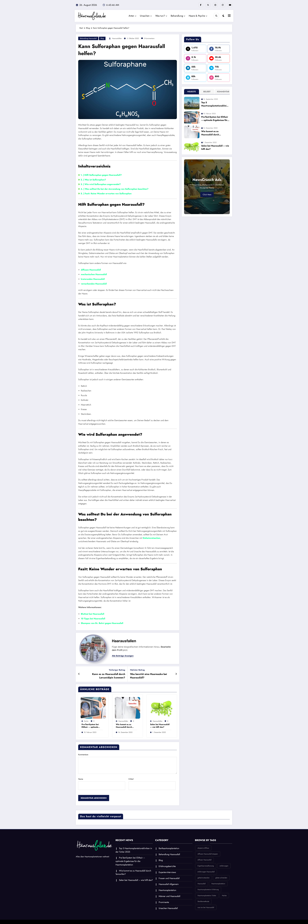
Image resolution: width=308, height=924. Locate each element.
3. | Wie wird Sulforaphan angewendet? (101, 184)
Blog (102, 38)
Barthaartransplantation (169, 848)
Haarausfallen (117, 38)
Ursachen (145, 16)
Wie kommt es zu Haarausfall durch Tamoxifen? (124, 726)
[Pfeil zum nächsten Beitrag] (176, 674)
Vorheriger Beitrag (117, 670)
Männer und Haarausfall (169, 896)
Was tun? (160, 16)
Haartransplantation (167, 890)
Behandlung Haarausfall (88, 38)
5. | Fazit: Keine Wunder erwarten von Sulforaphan (106, 193)
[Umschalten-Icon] (229, 16)
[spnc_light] (223, 16)
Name (80, 779)
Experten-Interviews (167, 872)
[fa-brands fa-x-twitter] (208, 5)
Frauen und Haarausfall (169, 878)
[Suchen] (216, 15)
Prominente (164, 902)
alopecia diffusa (203, 848)
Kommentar (223, 91)
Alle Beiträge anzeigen (123, 656)
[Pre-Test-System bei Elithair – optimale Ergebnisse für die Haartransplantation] (93, 707)
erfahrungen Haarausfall (206, 871)
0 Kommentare (149, 38)
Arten (131, 16)
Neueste (191, 91)
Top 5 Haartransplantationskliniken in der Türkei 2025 (215, 104)
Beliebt (207, 91)
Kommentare (83, 754)
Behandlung (177, 16)
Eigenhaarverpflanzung (206, 866)
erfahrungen (224, 866)
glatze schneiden (221, 877)
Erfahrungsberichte (167, 866)
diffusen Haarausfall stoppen (208, 854)
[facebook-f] (200, 5)
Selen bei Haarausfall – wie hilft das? (159, 725)
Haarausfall (201, 883)
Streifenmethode (203, 901)
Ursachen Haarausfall (168, 908)
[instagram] (222, 5)
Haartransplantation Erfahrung (208, 889)
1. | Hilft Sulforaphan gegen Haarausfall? (101, 175)
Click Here (207, 194)
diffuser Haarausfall (204, 860)
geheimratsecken (203, 877)
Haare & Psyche (197, 16)
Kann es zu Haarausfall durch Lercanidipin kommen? (108, 675)
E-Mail (131, 779)
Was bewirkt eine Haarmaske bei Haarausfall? (148, 675)
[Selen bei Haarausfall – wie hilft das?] (161, 707)
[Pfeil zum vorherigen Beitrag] (79, 674)
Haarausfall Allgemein (169, 884)
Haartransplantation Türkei (207, 895)
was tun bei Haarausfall (206, 907)
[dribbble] (215, 5)
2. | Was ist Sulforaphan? (93, 179)
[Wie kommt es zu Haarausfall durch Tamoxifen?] (127, 707)
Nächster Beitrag (137, 670)
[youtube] (230, 5)
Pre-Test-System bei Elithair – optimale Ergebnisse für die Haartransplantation (90, 726)
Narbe (224, 895)
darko (86, 721)
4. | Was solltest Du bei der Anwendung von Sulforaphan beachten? (114, 189)
